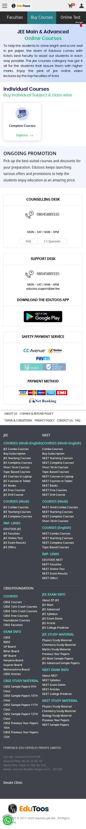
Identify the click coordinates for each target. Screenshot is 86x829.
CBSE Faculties (13, 625)
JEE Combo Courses (16, 449)
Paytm (43, 359)
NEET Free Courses (54, 490)
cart (70, 6)
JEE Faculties (11, 534)
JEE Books (9, 486)
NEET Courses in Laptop (57, 476)
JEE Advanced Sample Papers (61, 663)
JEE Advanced (51, 609)
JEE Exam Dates (52, 619)
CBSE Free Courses (15, 616)
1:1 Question (52, 241)
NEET (46, 435)
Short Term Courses (16, 467)
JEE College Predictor (55, 628)
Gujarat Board (12, 665)
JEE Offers (9, 547)
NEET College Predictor (57, 694)
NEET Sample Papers (55, 725)
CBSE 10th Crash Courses (20, 611)
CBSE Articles (12, 674)
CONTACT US (65, 420)
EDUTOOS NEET (52, 560)
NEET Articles (51, 689)
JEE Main (47, 605)
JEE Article (48, 623)
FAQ (28, 241)
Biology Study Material (57, 716)
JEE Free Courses (14, 490)
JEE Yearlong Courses (17, 458)
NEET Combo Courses (56, 534)
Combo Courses (52, 449)
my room (81, 6)
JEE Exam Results (14, 543)
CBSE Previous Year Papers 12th (20, 734)
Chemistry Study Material (59, 645)
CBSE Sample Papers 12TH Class (20, 716)
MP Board (9, 656)
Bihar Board (11, 651)
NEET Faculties (51, 564)
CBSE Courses (12, 602)
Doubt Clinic (12, 782)
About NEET (50, 676)
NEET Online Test (53, 569)
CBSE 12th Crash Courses (20, 607)
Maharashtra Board (16, 669)
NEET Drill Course (53, 495)
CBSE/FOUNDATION (18, 588)
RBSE (6, 642)
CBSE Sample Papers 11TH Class (20, 707)
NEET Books (50, 486)
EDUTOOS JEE (12, 529)
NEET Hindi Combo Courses (60, 507)
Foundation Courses (16, 620)
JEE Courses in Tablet (17, 481)
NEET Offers (50, 578)
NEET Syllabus (51, 680)
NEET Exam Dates (54, 685)
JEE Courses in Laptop (17, 476)
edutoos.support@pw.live (43, 289)
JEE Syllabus (50, 614)
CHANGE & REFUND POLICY (36, 414)
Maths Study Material (56, 649)
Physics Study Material (57, 640)
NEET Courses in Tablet (57, 481)
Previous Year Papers (55, 654)
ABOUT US (10, 414)
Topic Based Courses (16, 472)
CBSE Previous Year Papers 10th (20, 725)
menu (4, 6)
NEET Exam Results (55, 574)
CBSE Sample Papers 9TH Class (19, 689)
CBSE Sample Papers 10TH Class (20, 698)
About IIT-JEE (50, 600)
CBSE (6, 638)
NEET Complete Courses (58, 463)
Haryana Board (13, 660)
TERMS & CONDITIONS (18, 420)
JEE (5, 435)
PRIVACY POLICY (44, 420)
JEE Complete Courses (17, 463)
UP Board (9, 647)
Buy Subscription (14, 454)
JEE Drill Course (13, 495)
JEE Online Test (13, 538)
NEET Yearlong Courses (57, 458)
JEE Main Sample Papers (57, 659)
